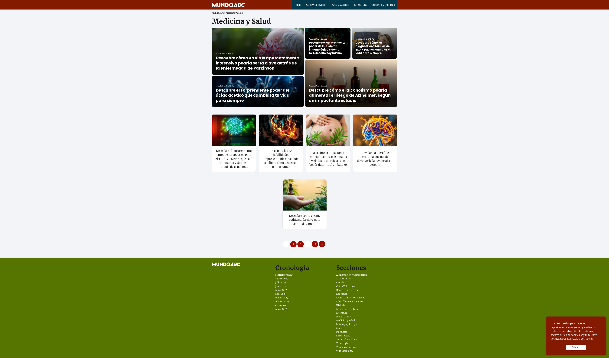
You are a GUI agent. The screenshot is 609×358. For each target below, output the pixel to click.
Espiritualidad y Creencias (350, 297)
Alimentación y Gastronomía (351, 274)
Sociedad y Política (346, 339)
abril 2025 (280, 293)
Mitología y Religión (347, 324)
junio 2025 (281, 286)
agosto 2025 (281, 278)
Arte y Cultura (340, 4)
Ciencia (340, 282)
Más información (583, 338)
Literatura (360, 4)
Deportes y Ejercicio (347, 290)
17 (315, 244)
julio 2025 (280, 282)
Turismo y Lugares (383, 4)
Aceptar (576, 347)
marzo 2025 (281, 297)
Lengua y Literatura (347, 309)
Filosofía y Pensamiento (349, 301)
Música (340, 328)
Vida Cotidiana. (344, 350)
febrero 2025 (282, 301)
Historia (340, 305)
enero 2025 (281, 305)
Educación (341, 293)
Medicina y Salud (345, 320)
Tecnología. (342, 343)
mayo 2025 (281, 290)
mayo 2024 (281, 309)
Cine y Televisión (316, 4)
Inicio (298, 4)
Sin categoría (343, 335)
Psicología (341, 331)
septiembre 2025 (284, 274)
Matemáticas (343, 316)
